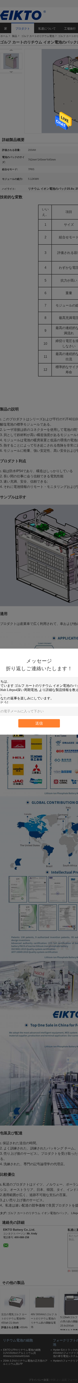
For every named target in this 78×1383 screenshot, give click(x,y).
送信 (39, 723)
